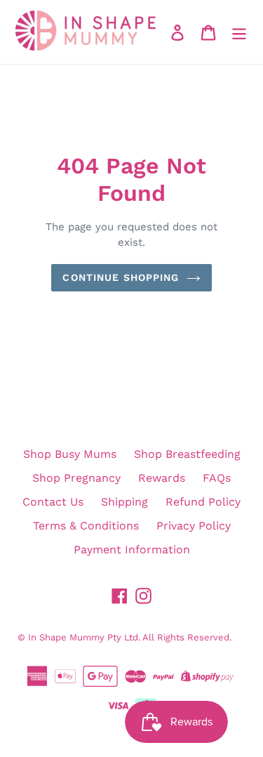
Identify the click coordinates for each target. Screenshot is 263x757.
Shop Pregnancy (76, 478)
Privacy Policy (193, 525)
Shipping (124, 501)
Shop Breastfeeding (187, 454)
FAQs (217, 478)
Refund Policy (203, 501)
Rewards (161, 478)
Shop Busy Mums (69, 454)
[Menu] (239, 32)
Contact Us (52, 501)
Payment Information (132, 549)
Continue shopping (120, 277)
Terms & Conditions (86, 525)
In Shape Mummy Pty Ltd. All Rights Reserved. (129, 637)
